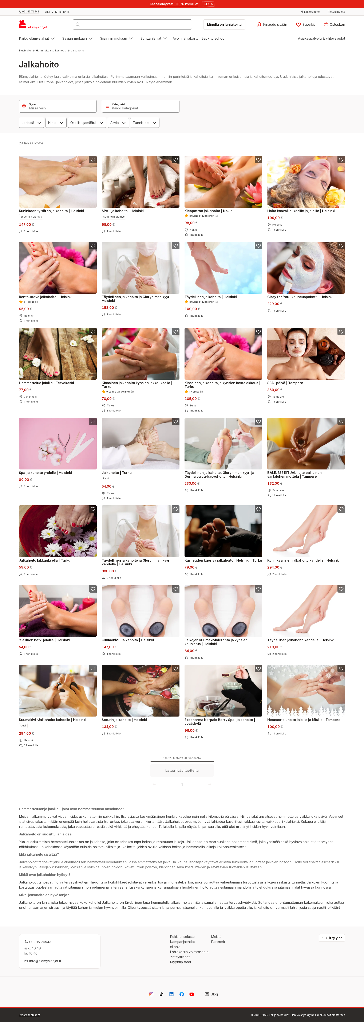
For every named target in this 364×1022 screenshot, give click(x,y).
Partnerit (218, 942)
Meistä (216, 937)
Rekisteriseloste (182, 937)
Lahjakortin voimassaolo (189, 952)
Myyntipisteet (180, 962)
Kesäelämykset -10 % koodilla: (174, 4)
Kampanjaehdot (182, 942)
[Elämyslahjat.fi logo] (34, 25)
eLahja (175, 947)
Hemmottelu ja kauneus (51, 50)
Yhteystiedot (180, 957)
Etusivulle (25, 50)
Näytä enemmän (159, 82)
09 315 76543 (40, 942)
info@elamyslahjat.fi (45, 961)
